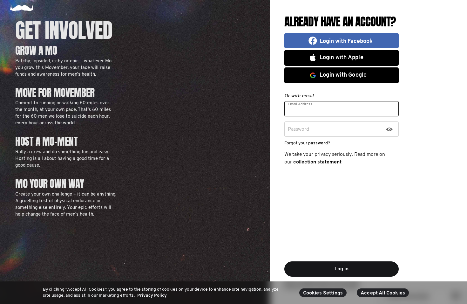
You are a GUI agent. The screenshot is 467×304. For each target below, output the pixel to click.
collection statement (317, 162)
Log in (342, 269)
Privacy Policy (152, 295)
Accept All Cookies (383, 293)
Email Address (300, 104)
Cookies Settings (323, 293)
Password (298, 129)
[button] (341, 40)
